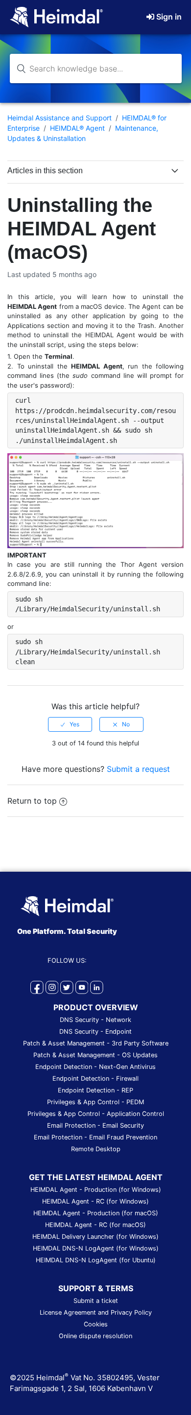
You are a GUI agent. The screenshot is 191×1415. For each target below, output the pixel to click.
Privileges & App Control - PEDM (95, 1102)
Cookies (96, 1324)
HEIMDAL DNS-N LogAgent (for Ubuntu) (96, 1260)
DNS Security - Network (95, 1019)
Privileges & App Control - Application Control (95, 1113)
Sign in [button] (169, 17)
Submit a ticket (95, 1300)
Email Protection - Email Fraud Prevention (95, 1137)
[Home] (56, 16)
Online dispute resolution (95, 1336)
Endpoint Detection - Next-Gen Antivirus (95, 1066)
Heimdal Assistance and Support (59, 118)
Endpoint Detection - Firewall (95, 1078)
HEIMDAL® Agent (77, 128)
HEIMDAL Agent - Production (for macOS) (95, 1213)
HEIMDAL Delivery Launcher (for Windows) (95, 1236)
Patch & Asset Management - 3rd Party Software (95, 1043)
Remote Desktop (95, 1149)
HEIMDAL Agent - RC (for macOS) (95, 1225)
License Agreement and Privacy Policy (96, 1312)
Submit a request (138, 769)
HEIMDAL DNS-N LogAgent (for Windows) (96, 1248)
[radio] (70, 724)
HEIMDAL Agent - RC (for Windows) (95, 1201)
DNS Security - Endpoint (95, 1031)
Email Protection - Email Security (95, 1125)
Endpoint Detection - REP (95, 1090)
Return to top (32, 801)
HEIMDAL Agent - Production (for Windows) (95, 1189)
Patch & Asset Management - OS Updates (95, 1055)
